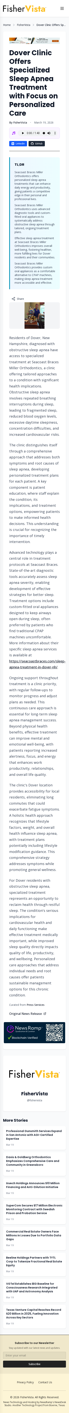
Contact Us (45, 1382)
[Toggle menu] (62, 8)
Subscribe (34, 1364)
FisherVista (23, 25)
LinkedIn (20, 143)
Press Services (35, 1005)
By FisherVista (18, 122)
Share (20, 299)
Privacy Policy (25, 1382)
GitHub (39, 143)
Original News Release (25, 1014)
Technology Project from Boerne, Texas (43, 1405)
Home (7, 25)
